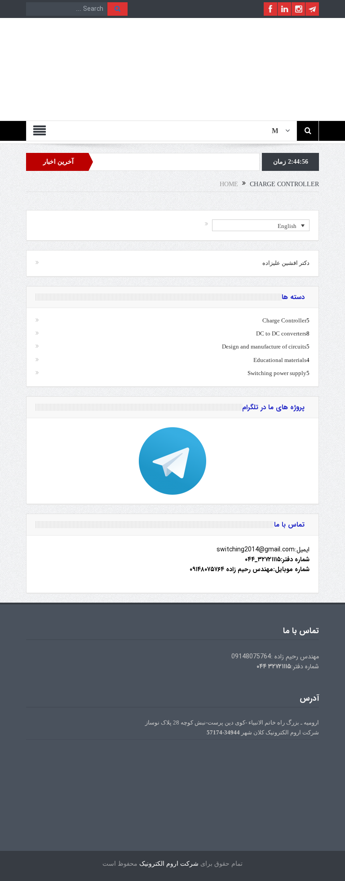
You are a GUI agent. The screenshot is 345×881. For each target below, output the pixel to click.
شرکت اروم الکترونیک (169, 863)
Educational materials (279, 360)
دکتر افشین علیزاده (286, 262)
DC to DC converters (281, 333)
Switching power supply (277, 373)
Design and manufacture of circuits (264, 346)
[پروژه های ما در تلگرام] (172, 461)
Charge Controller (284, 320)
